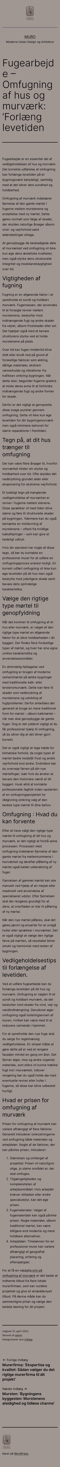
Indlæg (28, 1339)
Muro (30, 37)
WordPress (21, 1453)
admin (18, 1335)
